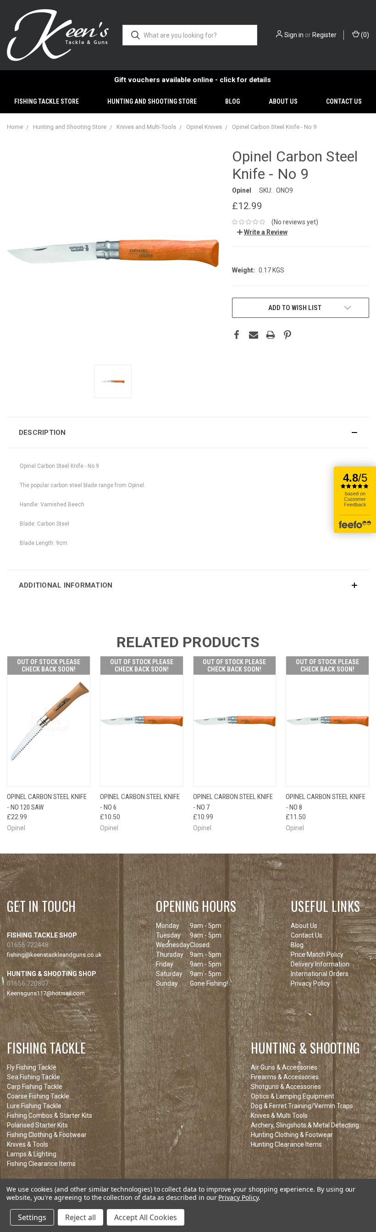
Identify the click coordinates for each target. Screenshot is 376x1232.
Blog (232, 101)
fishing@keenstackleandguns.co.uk (54, 954)
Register (324, 35)
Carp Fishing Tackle (34, 1086)
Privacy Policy (310, 983)
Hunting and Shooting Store (152, 101)
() (364, 35)
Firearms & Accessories (285, 1077)
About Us (283, 101)
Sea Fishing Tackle (33, 1077)
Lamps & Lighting (31, 1154)
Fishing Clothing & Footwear (47, 1134)
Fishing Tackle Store (46, 101)
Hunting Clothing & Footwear (292, 1134)
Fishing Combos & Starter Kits (49, 1115)
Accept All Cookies (145, 1217)
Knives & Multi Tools (279, 1115)
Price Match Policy (317, 954)
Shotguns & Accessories (286, 1086)
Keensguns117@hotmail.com (46, 993)
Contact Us (344, 101)
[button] (188, 432)
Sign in (294, 35)
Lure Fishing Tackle (34, 1106)
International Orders (319, 973)
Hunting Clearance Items (286, 1144)
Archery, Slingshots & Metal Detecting (305, 1125)
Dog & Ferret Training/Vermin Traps (302, 1106)
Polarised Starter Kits (37, 1125)
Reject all (80, 1217)
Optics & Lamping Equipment (292, 1096)
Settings (32, 1217)
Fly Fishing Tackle (31, 1067)
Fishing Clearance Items (41, 1163)
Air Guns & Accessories (284, 1067)
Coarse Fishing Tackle (38, 1096)
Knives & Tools (27, 1144)
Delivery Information (320, 964)
